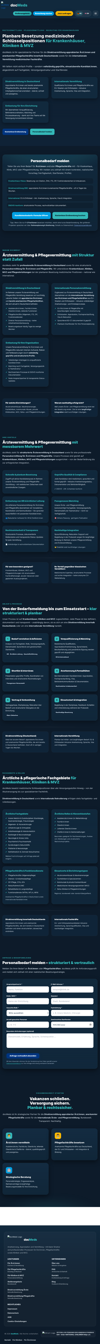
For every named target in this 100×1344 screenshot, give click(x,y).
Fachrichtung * (56, 1008)
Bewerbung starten (43, 13)
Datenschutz (13, 1313)
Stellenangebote (22, 13)
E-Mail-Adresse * (57, 984)
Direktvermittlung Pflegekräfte (21, 1297)
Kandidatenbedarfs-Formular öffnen (31, 215)
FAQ (59, 1270)
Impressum (12, 1309)
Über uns (59, 1264)
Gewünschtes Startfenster (61, 1019)
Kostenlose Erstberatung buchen (70, 215)
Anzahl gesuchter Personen (16, 1019)
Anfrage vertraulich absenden (23, 1056)
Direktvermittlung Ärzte (18, 1291)
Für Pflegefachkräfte (17, 1270)
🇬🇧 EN (87, 13)
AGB (9, 1317)
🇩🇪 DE (79, 13)
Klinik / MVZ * (11, 996)
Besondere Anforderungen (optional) (20, 1031)
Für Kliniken (17, 1340)
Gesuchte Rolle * (12, 1008)
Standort (54, 996)
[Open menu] (95, 13)
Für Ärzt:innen (16, 1264)
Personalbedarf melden (42, 132)
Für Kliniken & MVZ (16, 1276)
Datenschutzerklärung (82, 225)
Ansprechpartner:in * (14, 984)
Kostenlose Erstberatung (15, 132)
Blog (60, 1283)
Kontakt (60, 1276)
